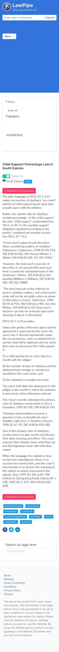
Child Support (11, 511)
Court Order (35, 516)
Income (48, 516)
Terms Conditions (14, 582)
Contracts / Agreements (15, 516)
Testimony (26, 522)
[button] (5, 529)
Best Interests (33, 506)
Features (9, 579)
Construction (27, 511)
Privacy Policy (12, 590)
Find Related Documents (19, 190)
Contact (8, 594)
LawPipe (22, 5)
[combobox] (29, 17)
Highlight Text (17, 176)
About (7, 575)
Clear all (12, 110)
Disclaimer (10, 586)
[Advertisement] (29, 66)
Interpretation (11, 522)
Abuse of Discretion (13, 506)
